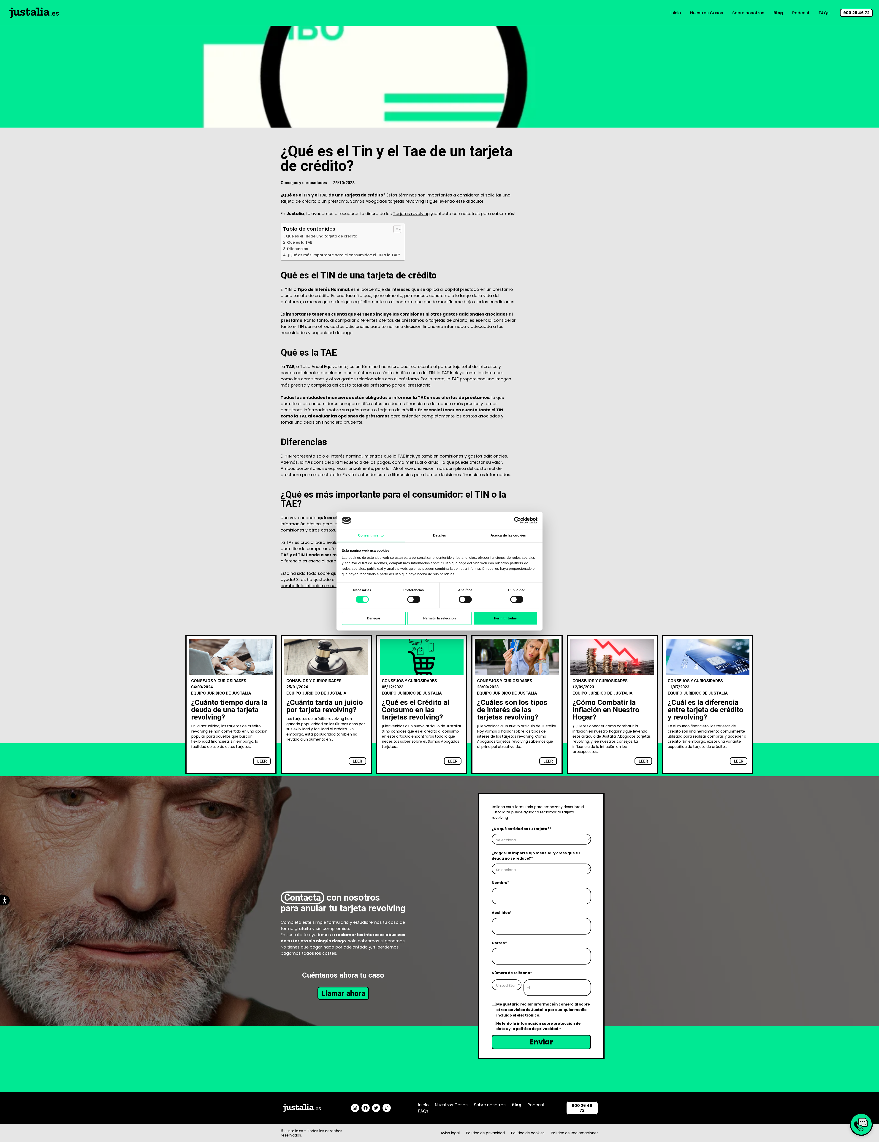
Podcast (536, 1105)
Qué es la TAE (299, 242)
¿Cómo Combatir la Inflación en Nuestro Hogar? (605, 709)
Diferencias (297, 248)
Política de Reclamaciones (574, 1133)
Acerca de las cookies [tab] (508, 535)
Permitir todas (505, 618)
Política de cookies (528, 1133)
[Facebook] (365, 1108)
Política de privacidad (485, 1133)
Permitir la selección (439, 618)
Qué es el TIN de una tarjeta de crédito (321, 236)
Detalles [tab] (439, 535)
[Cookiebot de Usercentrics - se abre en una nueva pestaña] (517, 520)
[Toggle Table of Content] (395, 229)
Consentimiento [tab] (371, 535)
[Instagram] (355, 1108)
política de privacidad (537, 1028)
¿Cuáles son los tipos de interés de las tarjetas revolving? (512, 709)
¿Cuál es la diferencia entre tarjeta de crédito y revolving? (705, 709)
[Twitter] (376, 1108)
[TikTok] (387, 1108)
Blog (516, 1105)
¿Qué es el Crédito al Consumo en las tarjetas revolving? (415, 709)
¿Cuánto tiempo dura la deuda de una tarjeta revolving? (229, 709)
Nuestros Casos (451, 1105)
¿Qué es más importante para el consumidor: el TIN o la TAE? (343, 255)
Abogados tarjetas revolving (395, 201)
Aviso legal (450, 1133)
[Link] (34, 13)
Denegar (373, 618)
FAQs (423, 1111)
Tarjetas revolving (411, 213)
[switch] (409, 599)
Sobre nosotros (490, 1105)
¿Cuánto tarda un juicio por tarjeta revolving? (324, 706)
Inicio (423, 1105)
